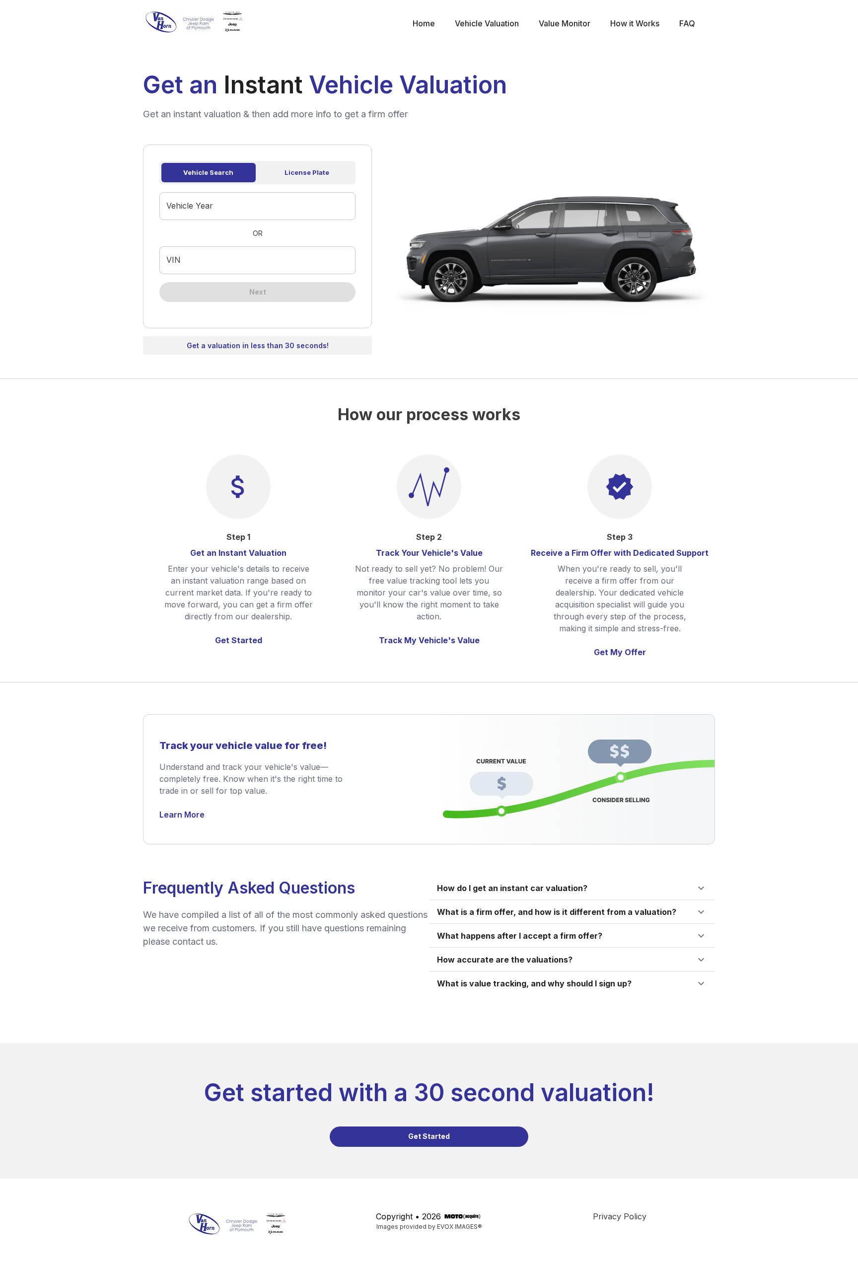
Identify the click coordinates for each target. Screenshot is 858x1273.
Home (424, 23)
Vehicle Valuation (487, 23)
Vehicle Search (208, 172)
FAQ (687, 23)
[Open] (351, 207)
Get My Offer (620, 652)
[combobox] (250, 206)
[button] (572, 888)
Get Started (238, 640)
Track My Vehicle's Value (429, 640)
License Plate (307, 172)
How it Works (634, 23)
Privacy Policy (619, 1216)
